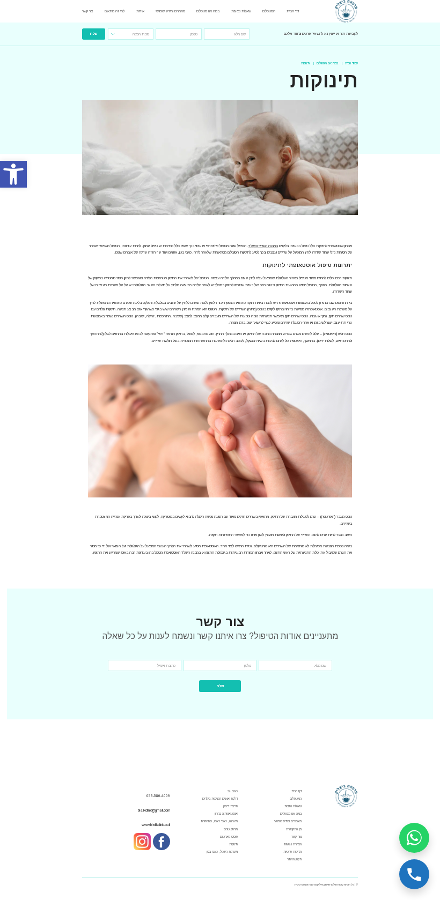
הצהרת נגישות (293, 844)
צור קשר (87, 11)
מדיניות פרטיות (292, 851)
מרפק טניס (231, 829)
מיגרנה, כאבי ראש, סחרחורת (219, 821)
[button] (13, 174)
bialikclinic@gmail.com (154, 810)
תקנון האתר (294, 859)
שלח (94, 33)
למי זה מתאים (114, 11)
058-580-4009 (158, 796)
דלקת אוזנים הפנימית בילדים (220, 798)
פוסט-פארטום (229, 836)
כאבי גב (233, 791)
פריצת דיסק (230, 806)
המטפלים (268, 11)
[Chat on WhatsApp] (414, 838)
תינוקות (233, 844)
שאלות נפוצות (241, 11)
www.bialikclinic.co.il (156, 825)
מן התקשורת (294, 829)
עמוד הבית (351, 63)
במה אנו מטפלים (207, 11)
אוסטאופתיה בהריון (226, 813)
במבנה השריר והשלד (263, 246)
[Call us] (414, 874)
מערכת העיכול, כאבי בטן (222, 851)
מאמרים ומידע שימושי (170, 11)
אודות (140, 11)
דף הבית (293, 11)
